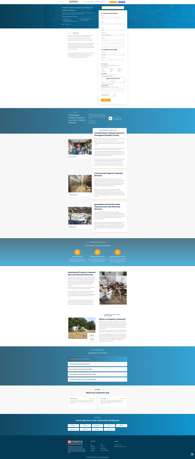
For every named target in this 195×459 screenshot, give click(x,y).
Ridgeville (86, 429)
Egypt (122, 425)
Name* (102, 15)
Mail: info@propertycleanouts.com (120, 446)
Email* (102, 21)
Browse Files (112, 81)
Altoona (74, 425)
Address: (102, 37)
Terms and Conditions (104, 450)
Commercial (93, 448)
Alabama (66, 24)
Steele (86, 425)
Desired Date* (103, 52)
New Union (110, 429)
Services (92, 1)
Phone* (102, 27)
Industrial (92, 450)
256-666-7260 (118, 119)
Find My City (97, 1)
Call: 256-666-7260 (117, 444)
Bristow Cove (74, 429)
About (88, 1)
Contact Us (102, 1)
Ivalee (110, 425)
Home (85, 1)
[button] (92, 2)
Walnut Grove (98, 425)
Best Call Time (103, 32)
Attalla (98, 429)
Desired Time (103, 57)
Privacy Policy (103, 448)
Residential (93, 446)
